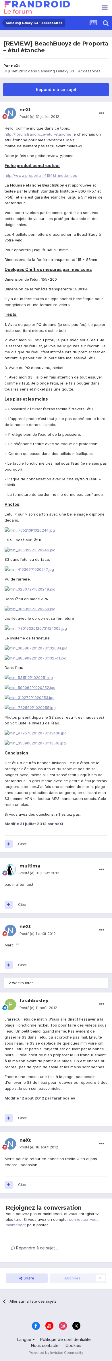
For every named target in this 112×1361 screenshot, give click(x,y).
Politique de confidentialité (65, 1339)
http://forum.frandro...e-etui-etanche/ (38, 134)
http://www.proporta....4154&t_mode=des (41, 175)
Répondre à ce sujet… (36, 1247)
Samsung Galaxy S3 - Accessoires (69, 71)
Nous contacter (45, 1345)
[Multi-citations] (9, 844)
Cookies (73, 1345)
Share (28, 1278)
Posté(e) (39, 116)
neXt (15, 65)
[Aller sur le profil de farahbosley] (10, 1004)
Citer (22, 843)
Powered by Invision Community (56, 1352)
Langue (24, 1339)
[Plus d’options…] (101, 113)
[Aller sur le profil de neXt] (10, 113)
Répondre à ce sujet (56, 89)
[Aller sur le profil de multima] (10, 869)
